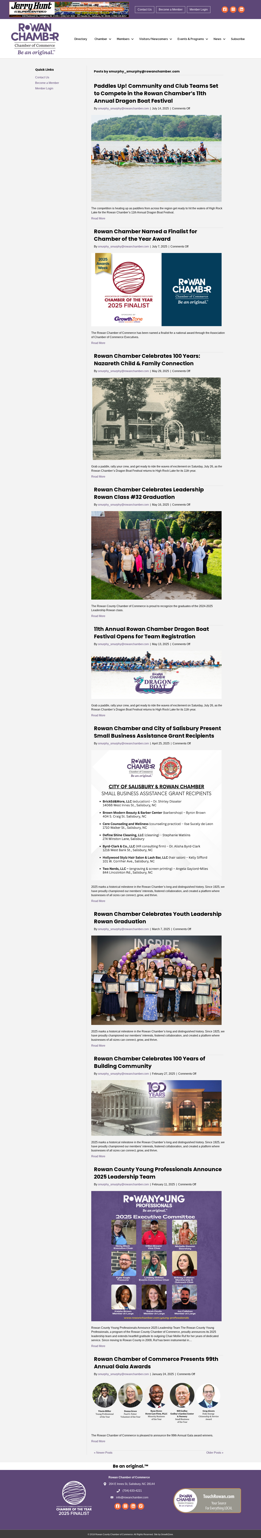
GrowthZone (167, 1534)
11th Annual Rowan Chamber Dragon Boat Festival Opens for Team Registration (151, 632)
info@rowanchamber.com (132, 1497)
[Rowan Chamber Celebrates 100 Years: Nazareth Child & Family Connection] (156, 418)
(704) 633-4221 (132, 1490)
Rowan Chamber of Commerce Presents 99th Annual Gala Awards (156, 1362)
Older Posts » (214, 1452)
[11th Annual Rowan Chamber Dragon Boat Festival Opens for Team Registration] (156, 674)
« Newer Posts (103, 1452)
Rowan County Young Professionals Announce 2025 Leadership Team (158, 1173)
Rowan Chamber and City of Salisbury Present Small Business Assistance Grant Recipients (157, 732)
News (217, 39)
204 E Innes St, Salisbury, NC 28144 (132, 1483)
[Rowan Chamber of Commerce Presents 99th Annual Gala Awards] (156, 1404)
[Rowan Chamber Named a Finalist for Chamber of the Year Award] (156, 289)
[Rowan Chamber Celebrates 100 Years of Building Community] (156, 1107)
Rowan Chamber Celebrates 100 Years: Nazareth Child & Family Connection (147, 359)
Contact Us (145, 9)
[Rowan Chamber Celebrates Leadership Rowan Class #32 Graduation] (156, 555)
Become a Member (171, 9)
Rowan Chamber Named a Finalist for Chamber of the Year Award (145, 235)
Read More (98, 218)
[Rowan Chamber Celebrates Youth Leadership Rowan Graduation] (156, 980)
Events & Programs (191, 39)
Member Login (199, 9)
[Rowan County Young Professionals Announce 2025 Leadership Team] (156, 1255)
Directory (80, 39)
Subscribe (238, 39)
